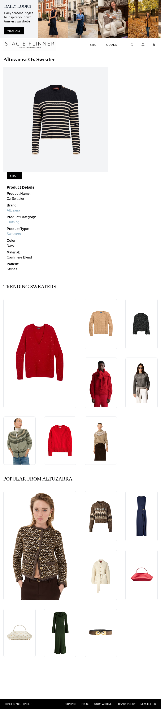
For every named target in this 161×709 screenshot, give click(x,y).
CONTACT (71, 704)
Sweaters (14, 234)
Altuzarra (13, 210)
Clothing (13, 222)
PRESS (85, 704)
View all (14, 31)
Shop (94, 44)
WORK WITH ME (103, 704)
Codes (111, 44)
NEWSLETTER (148, 704)
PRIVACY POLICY (126, 704)
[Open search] (132, 45)
